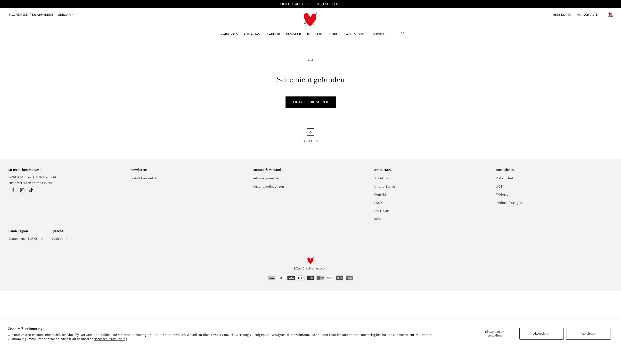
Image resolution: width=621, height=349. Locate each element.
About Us (381, 178)
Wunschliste (587, 14)
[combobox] (389, 34)
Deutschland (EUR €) (22, 238)
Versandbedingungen (268, 186)
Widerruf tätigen (509, 203)
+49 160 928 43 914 (41, 177)
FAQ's (378, 203)
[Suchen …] (403, 34)
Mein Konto (562, 14)
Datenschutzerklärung (110, 339)
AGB (499, 186)
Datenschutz (505, 178)
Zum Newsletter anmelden (30, 14)
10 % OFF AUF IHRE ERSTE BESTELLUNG (310, 4)
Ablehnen (588, 333)
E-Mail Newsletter (144, 178)
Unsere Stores (384, 186)
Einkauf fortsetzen (310, 102)
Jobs (377, 219)
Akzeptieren (541, 333)
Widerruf (503, 194)
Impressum (382, 211)
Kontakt (380, 194)
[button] (226, 34)
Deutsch (57, 238)
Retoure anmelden (267, 178)
